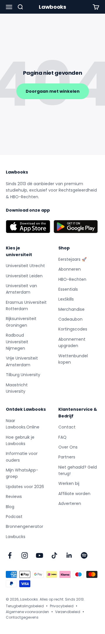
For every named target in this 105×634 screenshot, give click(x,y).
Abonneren (69, 269)
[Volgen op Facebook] (10, 555)
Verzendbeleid (67, 611)
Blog (10, 507)
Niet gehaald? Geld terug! (77, 470)
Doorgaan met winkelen (53, 91)
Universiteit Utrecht (25, 266)
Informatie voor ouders (22, 457)
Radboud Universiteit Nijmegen (17, 341)
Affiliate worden (74, 494)
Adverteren (69, 503)
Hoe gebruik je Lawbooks (20, 440)
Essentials (68, 289)
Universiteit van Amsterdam (21, 289)
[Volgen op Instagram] (25, 555)
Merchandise (71, 309)
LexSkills (66, 299)
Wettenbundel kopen (73, 359)
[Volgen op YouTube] (39, 555)
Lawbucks (15, 537)
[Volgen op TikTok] (54, 555)
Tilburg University (23, 375)
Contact (67, 427)
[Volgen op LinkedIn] (69, 555)
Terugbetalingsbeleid (25, 605)
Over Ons (68, 447)
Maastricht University (17, 388)
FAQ (62, 437)
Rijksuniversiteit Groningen (21, 322)
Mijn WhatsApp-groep (22, 473)
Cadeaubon (70, 319)
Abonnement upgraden (71, 342)
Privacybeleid (62, 605)
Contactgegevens (22, 617)
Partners (66, 457)
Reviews (14, 496)
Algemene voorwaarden (27, 611)
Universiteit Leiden (24, 276)
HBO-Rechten (72, 279)
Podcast (14, 516)
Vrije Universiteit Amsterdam (22, 361)
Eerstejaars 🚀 (72, 259)
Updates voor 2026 (25, 487)
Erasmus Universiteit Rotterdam (26, 305)
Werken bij (68, 483)
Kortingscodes (72, 329)
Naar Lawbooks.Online (22, 424)
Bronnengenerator (24, 526)
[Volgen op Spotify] (84, 555)
